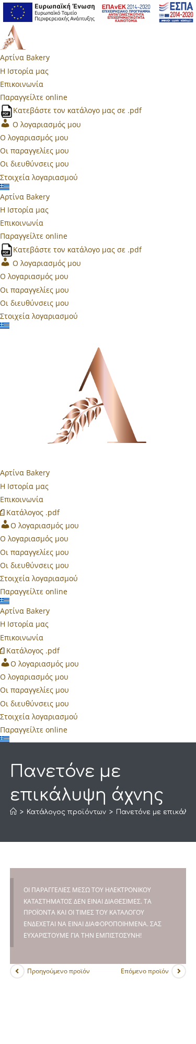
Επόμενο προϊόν (145, 971)
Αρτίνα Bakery (25, 57)
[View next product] (178, 971)
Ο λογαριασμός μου (34, 137)
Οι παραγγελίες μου (34, 151)
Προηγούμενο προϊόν (58, 971)
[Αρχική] (13, 812)
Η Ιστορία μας (24, 71)
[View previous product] (17, 971)
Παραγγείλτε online (33, 97)
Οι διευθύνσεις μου (34, 164)
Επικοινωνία (21, 84)
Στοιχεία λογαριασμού (39, 177)
